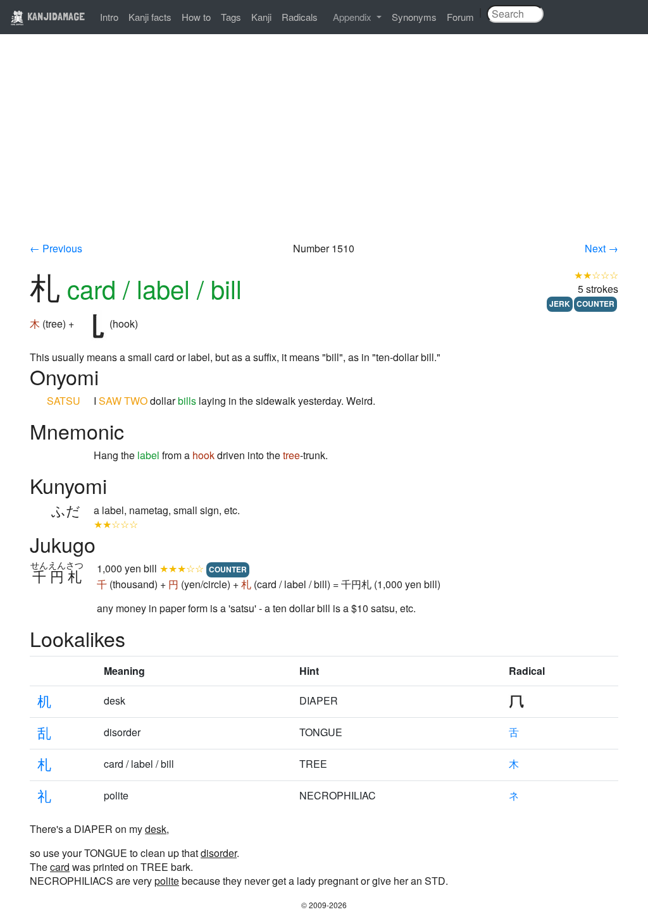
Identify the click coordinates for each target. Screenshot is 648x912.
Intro (109, 16)
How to (196, 16)
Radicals (300, 16)
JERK (559, 303)
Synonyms (414, 16)
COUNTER (595, 303)
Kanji (261, 16)
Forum (460, 16)
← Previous (56, 248)
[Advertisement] (324, 146)
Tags (231, 16)
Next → (601, 248)
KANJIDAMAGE (55, 16)
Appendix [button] (353, 16)
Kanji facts (149, 16)
